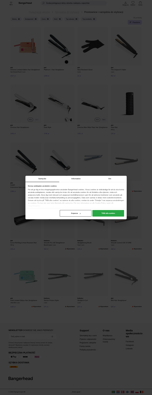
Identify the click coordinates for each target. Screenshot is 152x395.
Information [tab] (76, 179)
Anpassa (74, 213)
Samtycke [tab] (42, 179)
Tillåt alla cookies (108, 213)
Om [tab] (109, 179)
